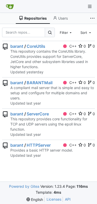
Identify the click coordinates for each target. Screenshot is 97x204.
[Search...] (50, 32)
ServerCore (38, 113)
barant (16, 46)
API (68, 199)
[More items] (93, 18)
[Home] (10, 6)
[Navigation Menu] (89, 6)
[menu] (34, 199)
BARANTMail (40, 82)
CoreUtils (36, 46)
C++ (73, 46)
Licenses (54, 199)
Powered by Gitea (24, 186)
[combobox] (66, 32)
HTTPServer (39, 145)
